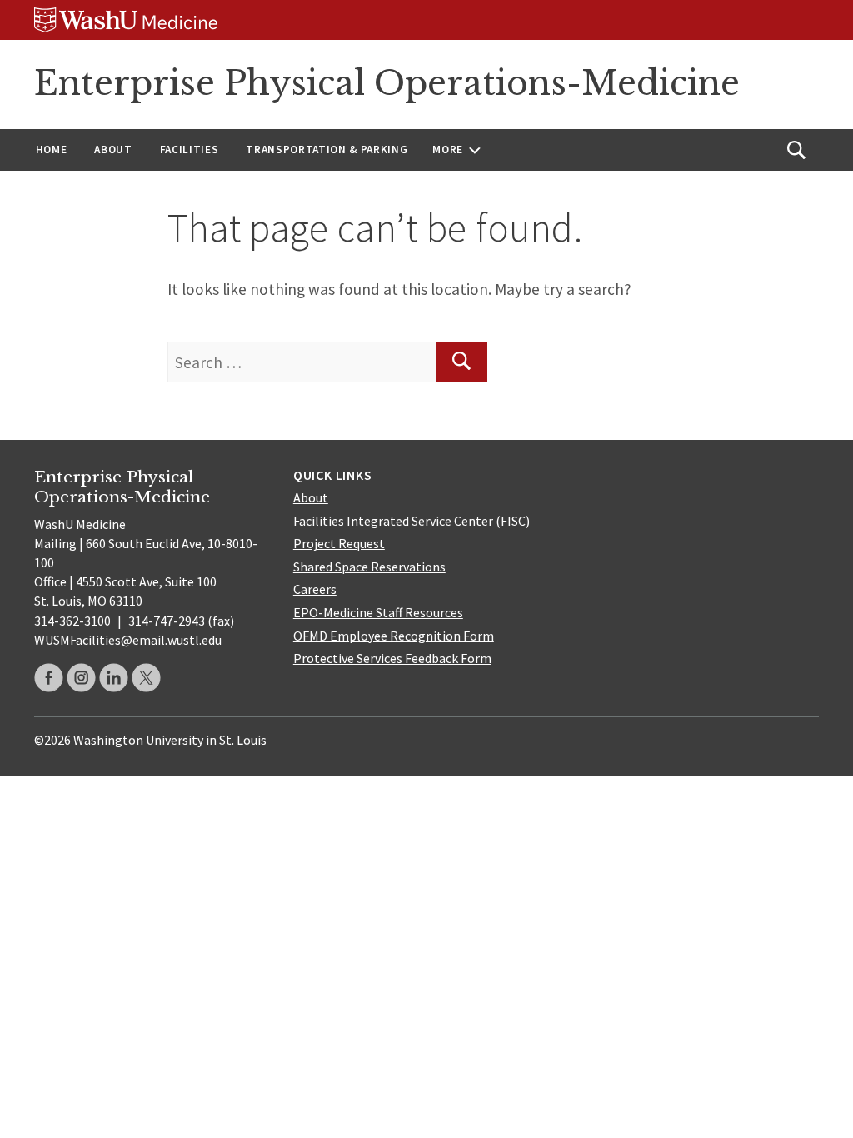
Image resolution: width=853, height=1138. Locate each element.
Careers (315, 589)
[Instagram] (81, 677)
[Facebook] (48, 677)
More (447, 149)
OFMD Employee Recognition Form (393, 635)
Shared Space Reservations (369, 566)
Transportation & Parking (326, 149)
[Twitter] (146, 677)
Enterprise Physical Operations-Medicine (387, 83)
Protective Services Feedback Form (392, 658)
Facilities (189, 149)
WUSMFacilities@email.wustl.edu (128, 639)
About (113, 149)
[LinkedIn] (113, 677)
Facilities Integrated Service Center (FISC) (411, 520)
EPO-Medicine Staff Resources (378, 612)
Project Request (339, 543)
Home (51, 149)
